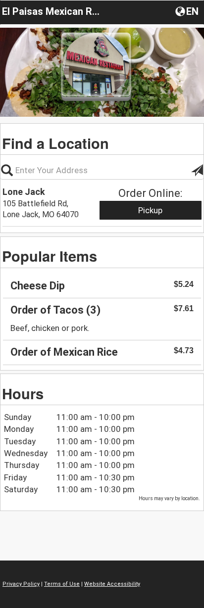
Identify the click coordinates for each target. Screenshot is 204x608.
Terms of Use (62, 584)
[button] (188, 10)
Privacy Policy (21, 584)
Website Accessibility (112, 584)
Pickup (150, 210)
